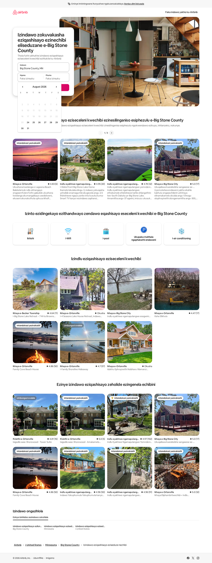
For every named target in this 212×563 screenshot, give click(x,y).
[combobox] (43, 68)
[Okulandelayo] (111, 133)
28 (51, 122)
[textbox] (30, 78)
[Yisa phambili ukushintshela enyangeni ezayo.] (56, 87)
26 (39, 122)
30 (22, 128)
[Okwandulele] (100, 133)
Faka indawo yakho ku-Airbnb (181, 12)
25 (33, 122)
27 (45, 122)
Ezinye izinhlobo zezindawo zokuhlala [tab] (30, 517)
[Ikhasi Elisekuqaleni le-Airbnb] (20, 12)
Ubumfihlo (38, 558)
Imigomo (50, 558)
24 (28, 122)
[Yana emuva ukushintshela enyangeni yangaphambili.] (23, 87)
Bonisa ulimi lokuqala (134, 3)
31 (28, 128)
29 (56, 122)
